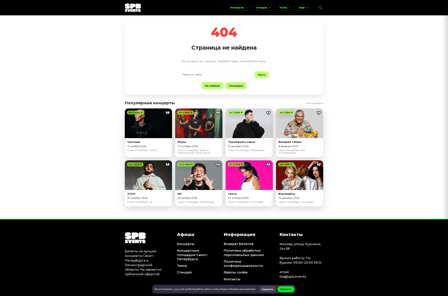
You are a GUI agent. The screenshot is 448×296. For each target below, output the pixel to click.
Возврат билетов (239, 244)
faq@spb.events (292, 277)
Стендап (261, 7)
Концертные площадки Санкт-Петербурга (192, 255)
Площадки (236, 85)
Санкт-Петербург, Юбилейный (246, 150)
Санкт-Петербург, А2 (139, 201)
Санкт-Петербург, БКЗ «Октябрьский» (291, 151)
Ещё (302, 7)
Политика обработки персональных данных (244, 253)
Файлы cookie (236, 272)
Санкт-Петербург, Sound (142, 150)
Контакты (232, 279)
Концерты (237, 7)
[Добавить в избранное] (168, 113)
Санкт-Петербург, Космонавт (246, 201)
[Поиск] (320, 8)
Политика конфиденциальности (243, 264)
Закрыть (267, 289)
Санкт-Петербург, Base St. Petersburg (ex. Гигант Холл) (194, 151)
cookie (176, 289)
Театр (283, 7)
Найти (261, 74)
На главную (212, 85)
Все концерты (314, 103)
